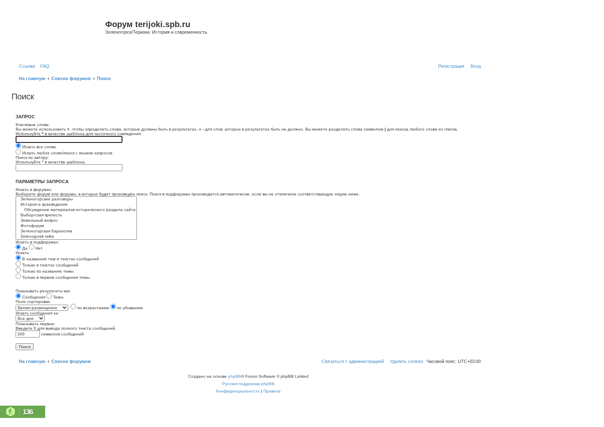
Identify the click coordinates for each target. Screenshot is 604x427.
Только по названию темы (47, 271)
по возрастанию (92, 307)
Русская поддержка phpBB (248, 383)
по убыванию (129, 307)
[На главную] (59, 34)
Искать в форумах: (34, 189)
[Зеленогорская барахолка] (76, 231)
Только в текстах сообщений (49, 265)
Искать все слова (38, 147)
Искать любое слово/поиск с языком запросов (66, 153)
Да (24, 248)
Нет (38, 248)
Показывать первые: (35, 323)
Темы (57, 297)
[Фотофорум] (76, 226)
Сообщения (33, 297)
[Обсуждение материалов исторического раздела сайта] (76, 210)
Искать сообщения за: (37, 313)
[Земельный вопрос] (76, 220)
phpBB (234, 376)
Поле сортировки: (33, 301)
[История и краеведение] (76, 204)
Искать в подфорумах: (37, 242)
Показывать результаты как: (43, 291)
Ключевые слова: (33, 124)
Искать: (23, 252)
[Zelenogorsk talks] (76, 236)
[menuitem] (43, 66)
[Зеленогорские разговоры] (76, 199)
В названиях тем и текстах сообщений (60, 259)
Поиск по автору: (32, 157)
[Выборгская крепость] (76, 215)
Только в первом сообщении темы (55, 277)
